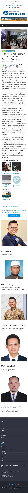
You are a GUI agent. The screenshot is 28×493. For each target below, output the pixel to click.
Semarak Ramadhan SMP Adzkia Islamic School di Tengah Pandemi (14, 211)
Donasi (2, 437)
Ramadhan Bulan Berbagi (10, 206)
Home (2, 426)
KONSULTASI (14, 215)
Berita (4, 51)
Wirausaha (3, 453)
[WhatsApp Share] (3, 65)
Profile (2, 428)
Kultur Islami (4, 456)
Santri (2, 460)
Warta (2, 430)
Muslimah (3, 458)
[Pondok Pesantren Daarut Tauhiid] (2, 25)
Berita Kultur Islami (10, 51)
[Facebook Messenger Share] (10, 65)
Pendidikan (3, 451)
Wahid (12, 61)
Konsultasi (3, 435)
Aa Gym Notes (4, 433)
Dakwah (3, 446)
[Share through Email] (17, 65)
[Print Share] (20, 65)
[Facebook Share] (6, 65)
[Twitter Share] (13, 65)
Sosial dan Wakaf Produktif (7, 449)
